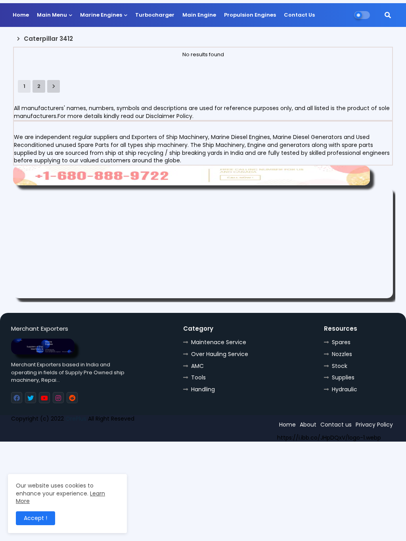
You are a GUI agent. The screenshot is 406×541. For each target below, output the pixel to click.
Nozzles (342, 354)
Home (21, 15)
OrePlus (75, 419)
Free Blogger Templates (69, 432)
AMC (197, 366)
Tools (198, 377)
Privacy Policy (374, 425)
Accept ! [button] (35, 518)
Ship (153, 432)
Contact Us (299, 15)
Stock (339, 366)
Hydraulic (344, 389)
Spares (341, 342)
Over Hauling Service (219, 354)
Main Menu (52, 15)
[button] (388, 15)
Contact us (336, 425)
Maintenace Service (218, 342)
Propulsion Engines (250, 15)
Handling (203, 389)
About (308, 425)
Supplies (343, 377)
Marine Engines (101, 15)
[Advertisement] (203, 242)
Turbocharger (154, 15)
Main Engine (199, 15)
